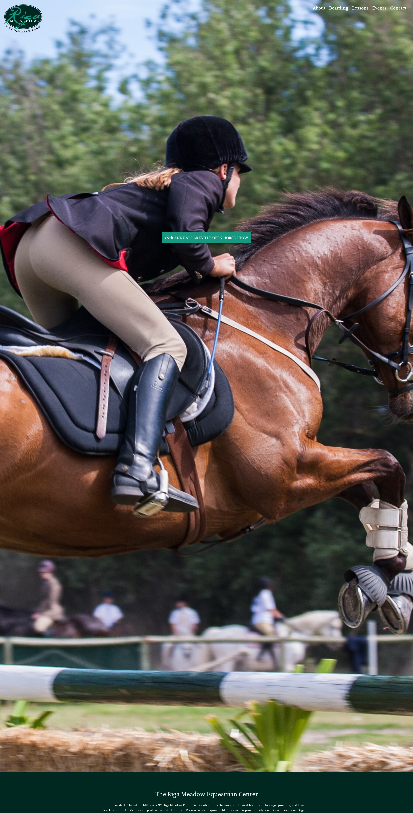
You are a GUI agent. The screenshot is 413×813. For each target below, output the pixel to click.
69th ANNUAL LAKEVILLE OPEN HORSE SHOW (206, 237)
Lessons (360, 8)
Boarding (338, 8)
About (319, 8)
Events (379, 8)
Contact (398, 8)
